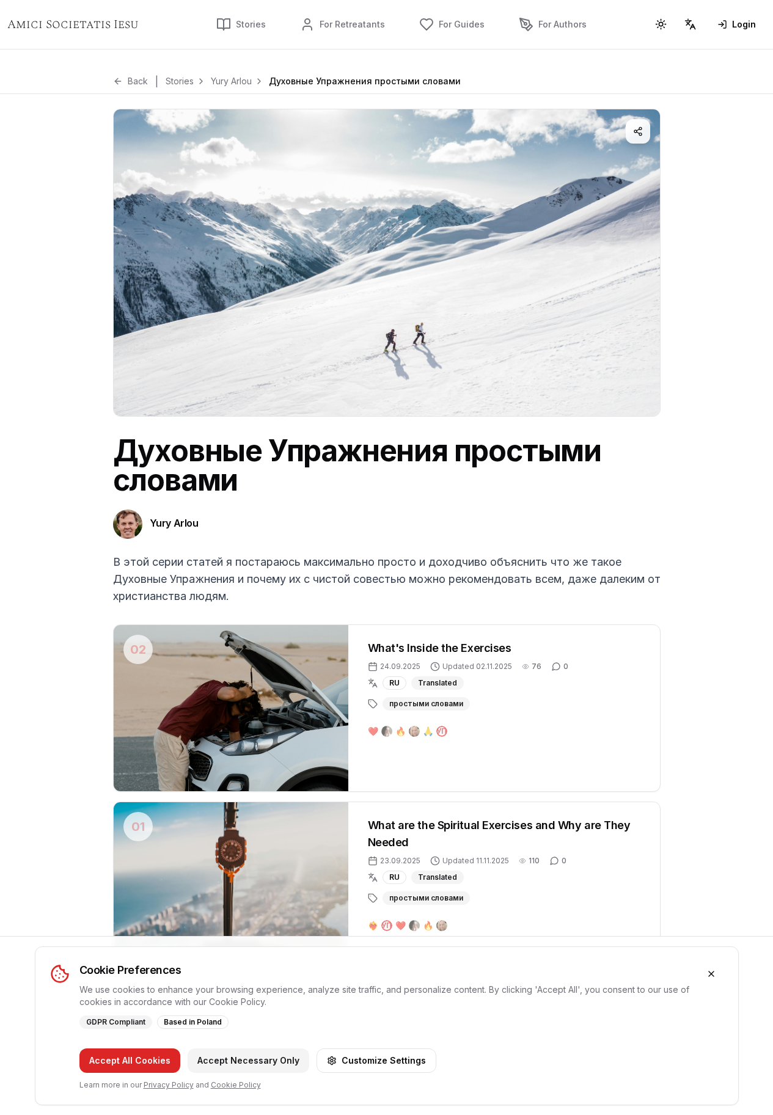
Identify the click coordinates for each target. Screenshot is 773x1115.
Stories (180, 81)
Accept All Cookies (129, 1060)
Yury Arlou (231, 81)
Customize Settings (384, 1060)
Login (744, 24)
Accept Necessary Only (248, 1060)
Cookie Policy (236, 1084)
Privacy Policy (169, 1084)
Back (138, 81)
